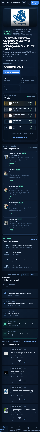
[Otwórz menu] (3, 3)
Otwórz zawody (13, 72)
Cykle (24, 274)
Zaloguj (34, 3)
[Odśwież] (24, 3)
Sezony (33, 274)
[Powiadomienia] (28, 3)
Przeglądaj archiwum (29, 341)
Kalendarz (32, 239)
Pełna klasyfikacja (19, 137)
